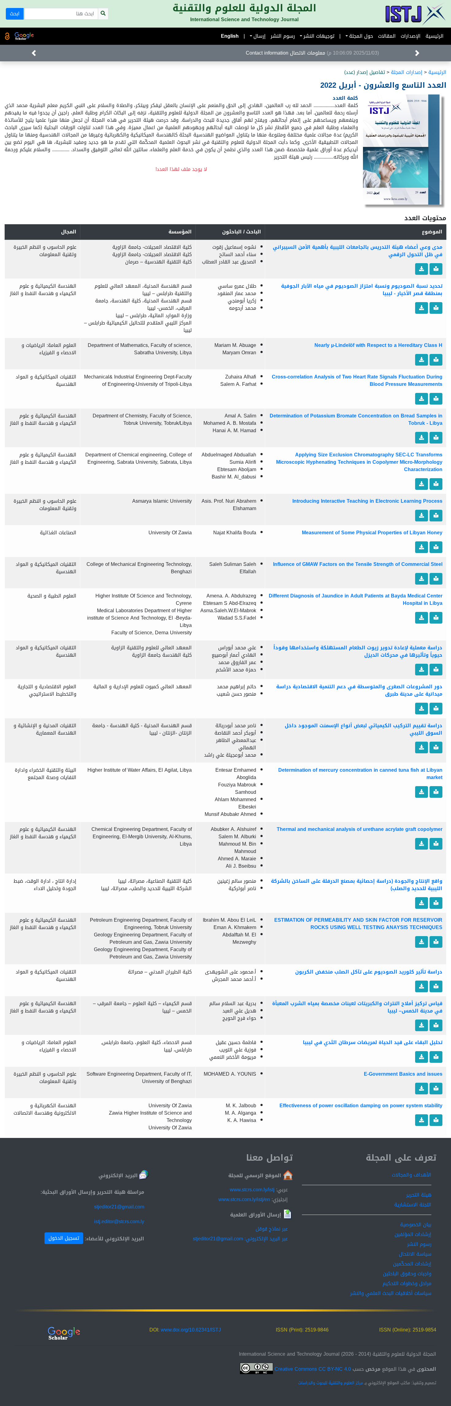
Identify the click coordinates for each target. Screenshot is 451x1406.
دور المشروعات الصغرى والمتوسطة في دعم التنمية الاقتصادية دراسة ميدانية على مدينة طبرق (359, 690)
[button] (34, 53)
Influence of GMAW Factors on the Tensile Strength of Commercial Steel (357, 564)
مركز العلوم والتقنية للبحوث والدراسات (330, 1383)
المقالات (387, 36)
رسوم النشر (283, 36)
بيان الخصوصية (415, 1224)
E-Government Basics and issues (403, 1074)
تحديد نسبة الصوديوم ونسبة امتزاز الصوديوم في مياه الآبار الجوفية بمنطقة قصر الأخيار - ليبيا (361, 289)
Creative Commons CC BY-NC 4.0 (312, 1369)
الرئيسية (435, 36)
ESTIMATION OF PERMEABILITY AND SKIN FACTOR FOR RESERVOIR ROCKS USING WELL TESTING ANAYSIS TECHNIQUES (358, 923)
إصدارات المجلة (406, 72)
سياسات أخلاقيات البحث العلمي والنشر (390, 1293)
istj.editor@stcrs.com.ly (119, 1221)
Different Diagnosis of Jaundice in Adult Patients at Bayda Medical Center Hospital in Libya (355, 599)
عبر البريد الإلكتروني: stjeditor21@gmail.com (240, 1238)
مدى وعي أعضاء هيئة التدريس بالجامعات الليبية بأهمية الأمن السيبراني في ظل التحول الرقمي (357, 250)
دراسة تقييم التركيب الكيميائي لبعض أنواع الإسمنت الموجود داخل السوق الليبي (363, 729)
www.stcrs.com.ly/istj (252, 1189)
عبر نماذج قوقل (272, 1229)
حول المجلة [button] (361, 36)
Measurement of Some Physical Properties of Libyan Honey (372, 532)
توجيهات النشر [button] (318, 36)
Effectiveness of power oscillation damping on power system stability (360, 1105)
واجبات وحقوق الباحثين (407, 1273)
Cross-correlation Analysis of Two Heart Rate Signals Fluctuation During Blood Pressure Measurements (357, 380)
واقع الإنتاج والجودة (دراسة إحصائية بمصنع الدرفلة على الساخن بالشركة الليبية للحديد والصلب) (356, 884)
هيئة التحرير (418, 1195)
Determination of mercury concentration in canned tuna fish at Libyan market (360, 773)
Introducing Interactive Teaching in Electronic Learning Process (367, 501)
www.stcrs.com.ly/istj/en (244, 1199)
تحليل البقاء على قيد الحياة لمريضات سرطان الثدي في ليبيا (372, 1042)
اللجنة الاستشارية (412, 1204)
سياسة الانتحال (415, 1254)
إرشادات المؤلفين (413, 1234)
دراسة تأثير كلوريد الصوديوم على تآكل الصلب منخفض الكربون (368, 972)
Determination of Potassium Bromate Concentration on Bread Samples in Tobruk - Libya (356, 419)
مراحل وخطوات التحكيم (407, 1283)
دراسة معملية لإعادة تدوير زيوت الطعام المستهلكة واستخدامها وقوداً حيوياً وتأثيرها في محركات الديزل (357, 651)
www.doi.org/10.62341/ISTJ (191, 1330)
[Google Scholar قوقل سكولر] (24, 36)
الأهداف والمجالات (411, 1175)
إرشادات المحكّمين (412, 1264)
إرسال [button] (259, 36)
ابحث (15, 13)
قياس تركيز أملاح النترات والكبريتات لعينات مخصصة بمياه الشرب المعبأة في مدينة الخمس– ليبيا (357, 1007)
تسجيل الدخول (63, 1238)
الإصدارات (411, 36)
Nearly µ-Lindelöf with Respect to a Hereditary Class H (378, 345)
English (230, 36)
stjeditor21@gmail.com (119, 1207)
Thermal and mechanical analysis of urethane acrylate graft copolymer (359, 829)
